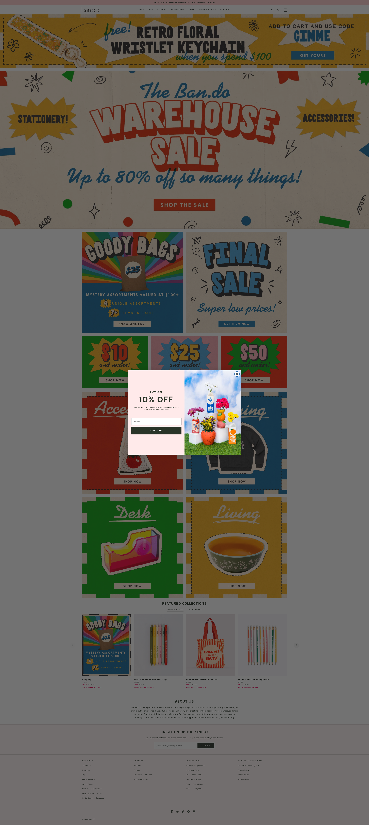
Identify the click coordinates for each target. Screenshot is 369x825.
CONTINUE (156, 430)
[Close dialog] (237, 374)
